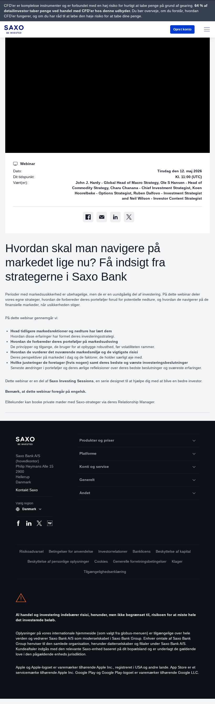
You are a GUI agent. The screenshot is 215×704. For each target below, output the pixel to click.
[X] (129, 217)
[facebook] (88, 217)
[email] (101, 217)
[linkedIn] (115, 217)
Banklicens (142, 551)
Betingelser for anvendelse (69, 551)
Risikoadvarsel (29, 551)
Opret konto (182, 29)
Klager (179, 561)
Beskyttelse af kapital (174, 551)
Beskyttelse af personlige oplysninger (57, 561)
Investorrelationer (112, 551)
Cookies (101, 561)
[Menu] (207, 29)
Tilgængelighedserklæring (105, 572)
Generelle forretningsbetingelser (141, 561)
